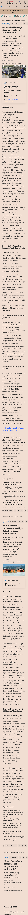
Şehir (16, 516)
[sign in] (25, 2)
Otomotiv (17, 20)
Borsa (5, 15)
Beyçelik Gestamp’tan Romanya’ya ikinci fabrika (12, 87)
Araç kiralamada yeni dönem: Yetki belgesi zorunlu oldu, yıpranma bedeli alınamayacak (12, 502)
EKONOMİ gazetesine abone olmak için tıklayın (14, 11)
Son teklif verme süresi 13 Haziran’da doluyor (13, 584)
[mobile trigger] (2, 2)
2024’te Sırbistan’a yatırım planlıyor (12, 91)
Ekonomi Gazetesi (7, 20)
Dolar (16, 15)
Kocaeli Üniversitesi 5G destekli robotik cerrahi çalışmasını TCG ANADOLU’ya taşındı (13, 838)
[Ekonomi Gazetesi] (14, 2)
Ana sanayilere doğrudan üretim (12, 95)
